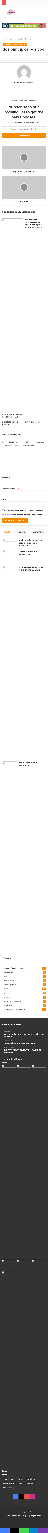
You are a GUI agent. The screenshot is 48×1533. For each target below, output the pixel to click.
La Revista (8, 1005)
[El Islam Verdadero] (10, 11)
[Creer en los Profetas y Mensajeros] (10, 557)
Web (4, 500)
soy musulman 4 (32, 422)
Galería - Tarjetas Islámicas (20, 39)
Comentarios (38, 532)
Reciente (22, 532)
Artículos (7, 976)
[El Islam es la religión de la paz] (24, 1265)
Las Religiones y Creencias (15, 1009)
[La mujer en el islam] (9, 1368)
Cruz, (5, 1479)
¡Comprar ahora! (35, 1516)
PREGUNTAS (9, 981)
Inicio (6, 39)
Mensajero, (30, 1483)
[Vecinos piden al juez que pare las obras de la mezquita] (10, 543)
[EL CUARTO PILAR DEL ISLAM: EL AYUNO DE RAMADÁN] (10, 663)
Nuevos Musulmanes (12, 1001)
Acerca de (16, 1516)
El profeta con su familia (10, 423)
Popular (7, 532)
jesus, (20, 1479)
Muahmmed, (7, 1488)
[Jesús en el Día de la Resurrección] (10, 858)
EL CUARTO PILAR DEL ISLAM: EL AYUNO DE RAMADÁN (31, 568)
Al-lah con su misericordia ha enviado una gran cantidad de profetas (35, 223)
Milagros (7, 997)
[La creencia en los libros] (24, 1069)
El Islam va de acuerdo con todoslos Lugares (12, 415)
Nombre (6, 478)
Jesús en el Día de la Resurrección (28, 764)
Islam (6, 989)
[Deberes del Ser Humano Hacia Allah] (9, 1264)
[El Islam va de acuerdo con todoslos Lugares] (12, 315)
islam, (13, 1479)
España (7, 993)
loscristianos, (30, 1479)
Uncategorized (10, 985)
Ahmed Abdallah (24, 82)
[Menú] (3, 12)
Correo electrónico (10, 489)
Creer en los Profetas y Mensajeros (29, 552)
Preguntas (8, 958)
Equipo (24, 1516)
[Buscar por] (45, 12)
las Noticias (8, 972)
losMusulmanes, (9, 1483)
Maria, (20, 1483)
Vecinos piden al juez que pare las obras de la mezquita (30, 543)
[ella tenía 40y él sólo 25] (9, 1162)
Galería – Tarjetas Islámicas (15, 968)
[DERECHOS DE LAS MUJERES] (39, 1162)
